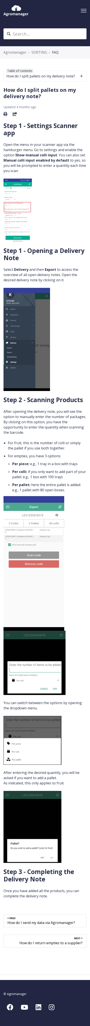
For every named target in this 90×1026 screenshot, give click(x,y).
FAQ (55, 52)
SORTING (39, 52)
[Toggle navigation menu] (83, 10)
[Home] (15, 10)
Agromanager (14, 52)
